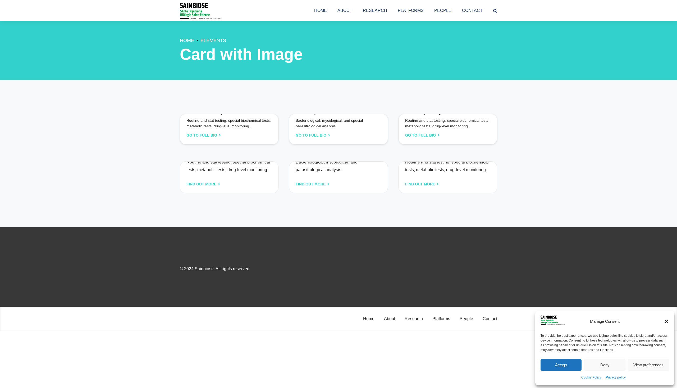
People (442, 10)
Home (320, 10)
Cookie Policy (591, 377)
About (344, 10)
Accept (561, 365)
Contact (472, 10)
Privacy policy (616, 377)
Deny (605, 365)
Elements (213, 40)
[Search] (495, 10)
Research (375, 10)
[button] (666, 321)
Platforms (411, 10)
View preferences (648, 365)
